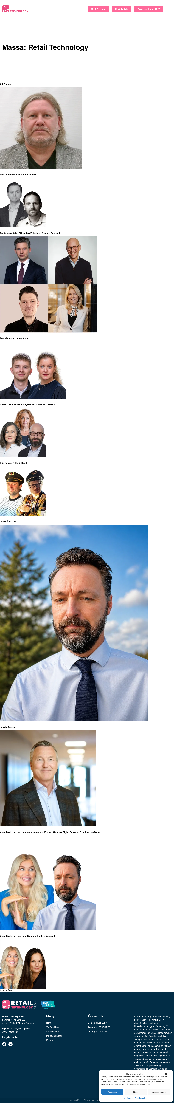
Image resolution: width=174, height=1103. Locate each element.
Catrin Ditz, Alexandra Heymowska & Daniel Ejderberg (28, 404)
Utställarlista (121, 9)
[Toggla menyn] (169, 9)
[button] (165, 1074)
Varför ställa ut (53, 1027)
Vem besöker (52, 1031)
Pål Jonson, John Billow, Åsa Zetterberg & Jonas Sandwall (30, 233)
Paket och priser (54, 1035)
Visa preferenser (159, 1091)
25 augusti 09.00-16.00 (99, 1031)
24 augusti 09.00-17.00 (99, 1027)
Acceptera (112, 1091)
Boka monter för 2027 (149, 9)
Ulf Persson (6, 84)
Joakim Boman (7, 727)
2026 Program (98, 9)
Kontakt (50, 1040)
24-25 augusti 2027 (97, 1022)
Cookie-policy (128, 1098)
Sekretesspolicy (141, 1098)
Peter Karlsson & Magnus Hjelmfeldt (18, 174)
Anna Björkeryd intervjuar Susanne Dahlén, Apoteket (27, 936)
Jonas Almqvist (8, 521)
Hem (48, 1022)
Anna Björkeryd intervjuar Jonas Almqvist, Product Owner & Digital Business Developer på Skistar (50, 832)
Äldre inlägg (6, 990)
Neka (135, 1091)
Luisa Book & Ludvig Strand (14, 338)
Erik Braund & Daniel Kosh (14, 462)
